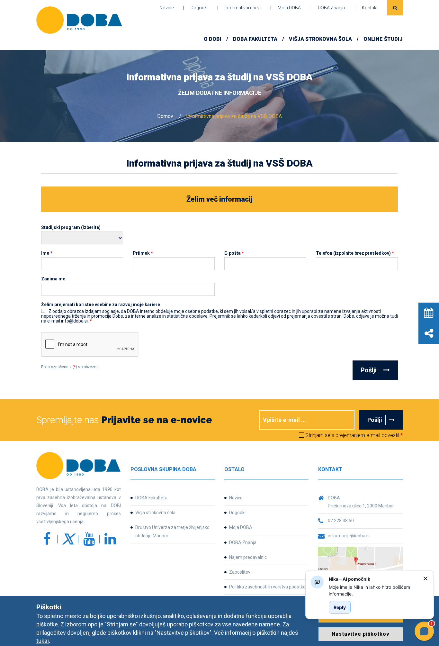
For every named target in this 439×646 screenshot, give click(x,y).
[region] (373, 590)
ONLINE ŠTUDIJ (383, 39)
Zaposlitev (239, 572)
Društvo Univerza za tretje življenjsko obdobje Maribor (172, 531)
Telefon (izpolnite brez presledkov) (355, 253)
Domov (165, 116)
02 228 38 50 (341, 520)
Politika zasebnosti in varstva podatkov (268, 586)
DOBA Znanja (331, 7)
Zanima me (53, 279)
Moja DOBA (289, 7)
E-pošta (234, 253)
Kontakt (370, 7)
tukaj (42, 640)
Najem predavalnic (248, 557)
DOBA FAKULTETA (255, 39)
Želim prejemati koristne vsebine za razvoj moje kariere (100, 304)
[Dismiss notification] (425, 578)
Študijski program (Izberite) (71, 227)
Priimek (143, 253)
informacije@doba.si (349, 535)
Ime (46, 253)
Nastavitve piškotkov (361, 634)
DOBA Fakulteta (151, 497)
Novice (166, 7)
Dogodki (199, 7)
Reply (340, 607)
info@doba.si (288, 482)
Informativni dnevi (243, 7)
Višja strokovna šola (320, 39)
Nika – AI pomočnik (349, 579)
